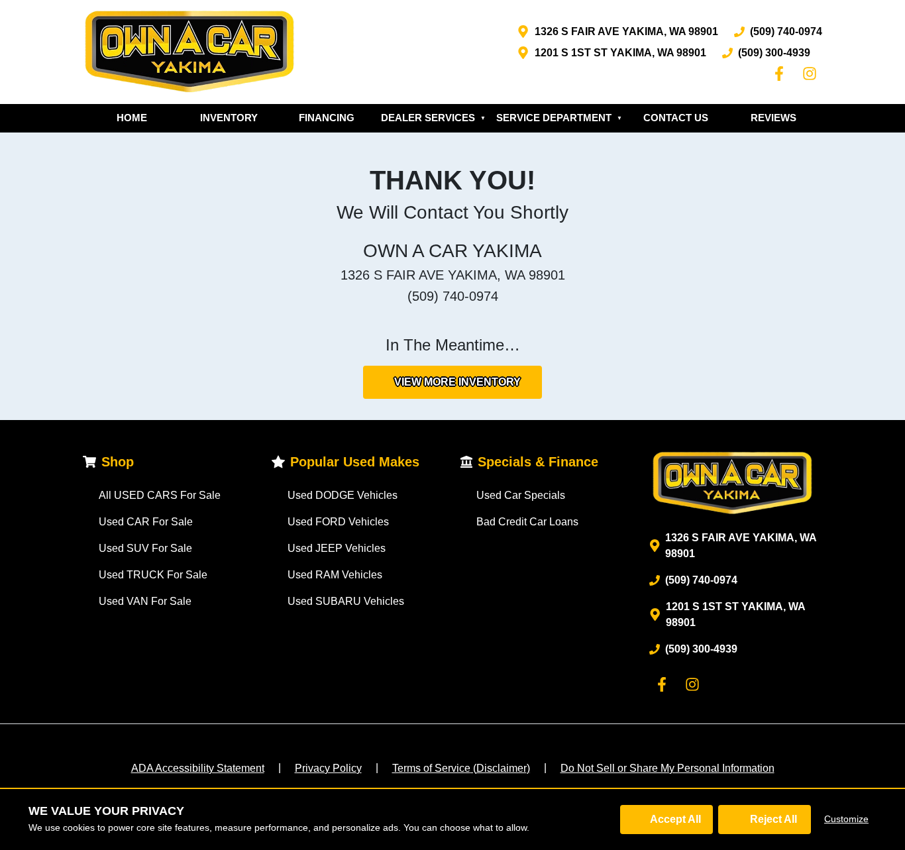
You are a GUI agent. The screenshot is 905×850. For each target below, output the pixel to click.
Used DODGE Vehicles (343, 495)
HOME (132, 117)
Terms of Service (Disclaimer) (461, 768)
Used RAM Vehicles (335, 574)
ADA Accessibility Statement (197, 768)
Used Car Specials (520, 495)
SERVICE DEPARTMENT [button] (559, 117)
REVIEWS (773, 117)
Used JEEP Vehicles (337, 548)
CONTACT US (675, 117)
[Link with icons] (782, 73)
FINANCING (326, 117)
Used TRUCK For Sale (153, 574)
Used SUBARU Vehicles (346, 601)
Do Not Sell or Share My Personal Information (667, 768)
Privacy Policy (328, 768)
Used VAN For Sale (145, 601)
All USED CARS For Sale (160, 495)
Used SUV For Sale (145, 548)
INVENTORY (229, 117)
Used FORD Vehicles (338, 521)
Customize (846, 819)
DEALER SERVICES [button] (433, 117)
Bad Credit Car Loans (527, 521)
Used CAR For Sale (146, 521)
